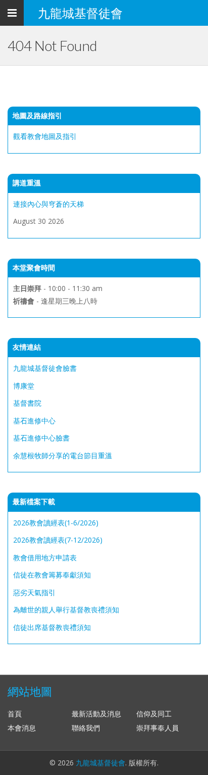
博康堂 (23, 386)
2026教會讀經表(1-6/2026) (55, 522)
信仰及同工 (154, 713)
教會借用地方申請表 (45, 557)
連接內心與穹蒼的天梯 (48, 204)
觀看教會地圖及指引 (45, 136)
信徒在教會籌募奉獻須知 (52, 574)
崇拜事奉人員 (157, 728)
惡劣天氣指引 (34, 592)
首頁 (15, 713)
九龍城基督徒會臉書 (45, 368)
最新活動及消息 (96, 713)
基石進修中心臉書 (41, 438)
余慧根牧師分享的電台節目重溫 (62, 455)
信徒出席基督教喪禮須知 (52, 627)
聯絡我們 (86, 728)
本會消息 (22, 728)
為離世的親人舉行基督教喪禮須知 (66, 609)
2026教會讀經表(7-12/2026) (57, 540)
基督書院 (27, 403)
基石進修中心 (34, 420)
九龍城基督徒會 (100, 762)
